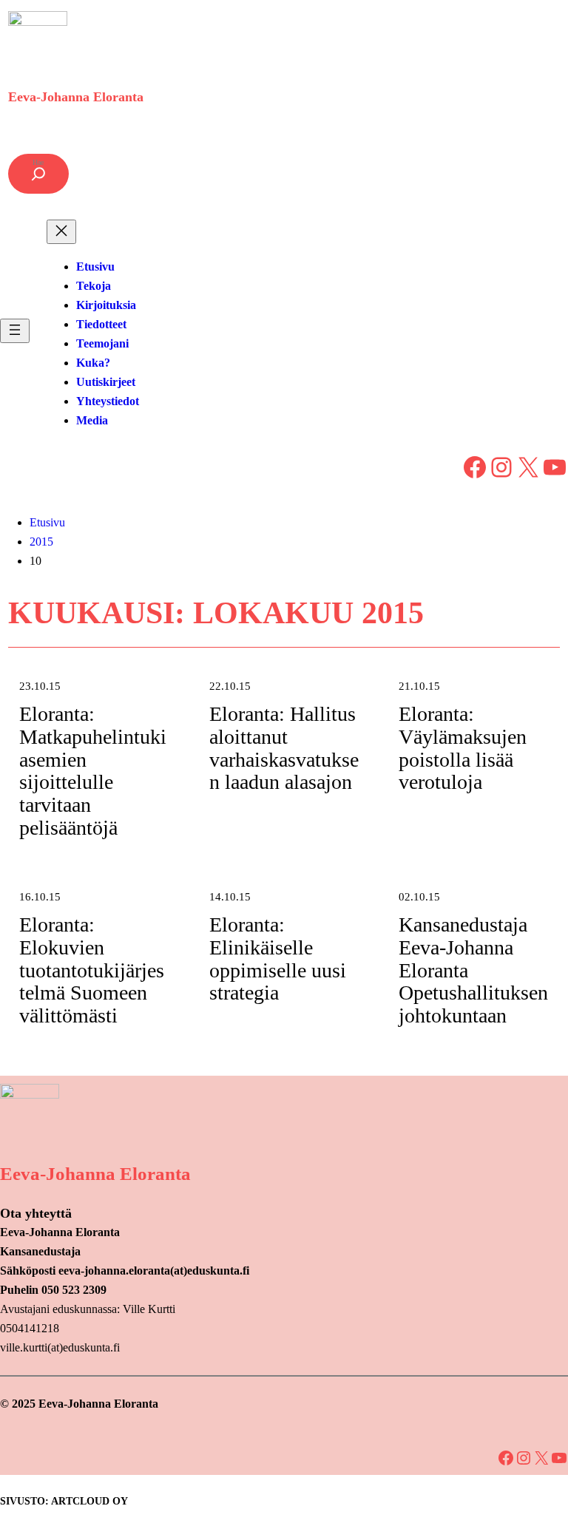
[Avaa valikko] (15, 331)
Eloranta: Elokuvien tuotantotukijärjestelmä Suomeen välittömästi (91, 970)
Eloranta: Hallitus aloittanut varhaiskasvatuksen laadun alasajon (284, 748)
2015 (41, 541)
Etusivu (47, 522)
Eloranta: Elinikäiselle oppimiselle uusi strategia (277, 959)
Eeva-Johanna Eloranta (75, 96)
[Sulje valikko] (61, 232)
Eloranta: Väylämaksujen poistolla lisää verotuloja (463, 748)
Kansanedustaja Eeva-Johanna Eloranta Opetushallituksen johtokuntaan (473, 970)
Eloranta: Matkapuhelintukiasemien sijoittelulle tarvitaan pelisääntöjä (92, 771)
